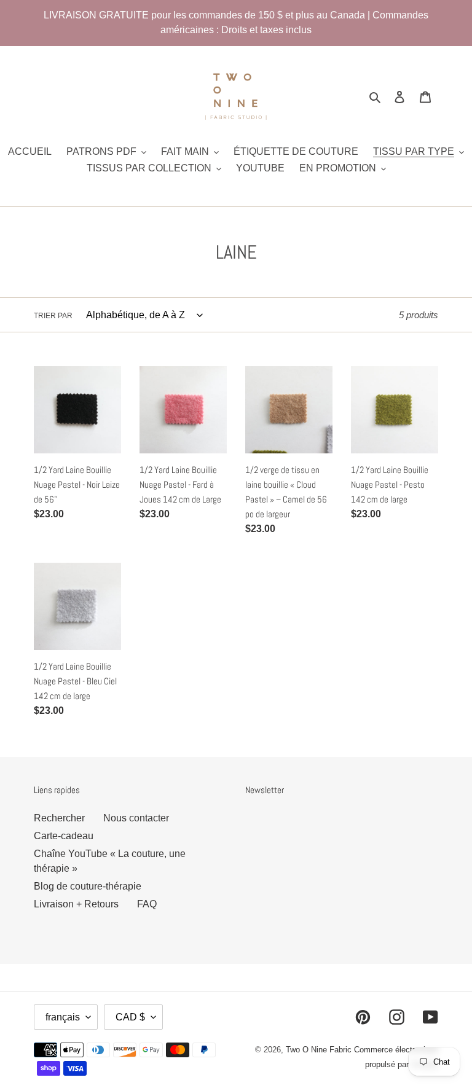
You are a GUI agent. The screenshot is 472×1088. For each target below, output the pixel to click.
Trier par (53, 315)
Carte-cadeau (63, 836)
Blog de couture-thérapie (87, 886)
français (62, 1017)
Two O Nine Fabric (319, 1049)
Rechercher (59, 818)
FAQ (147, 904)
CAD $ (130, 1017)
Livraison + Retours (76, 904)
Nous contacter (136, 818)
